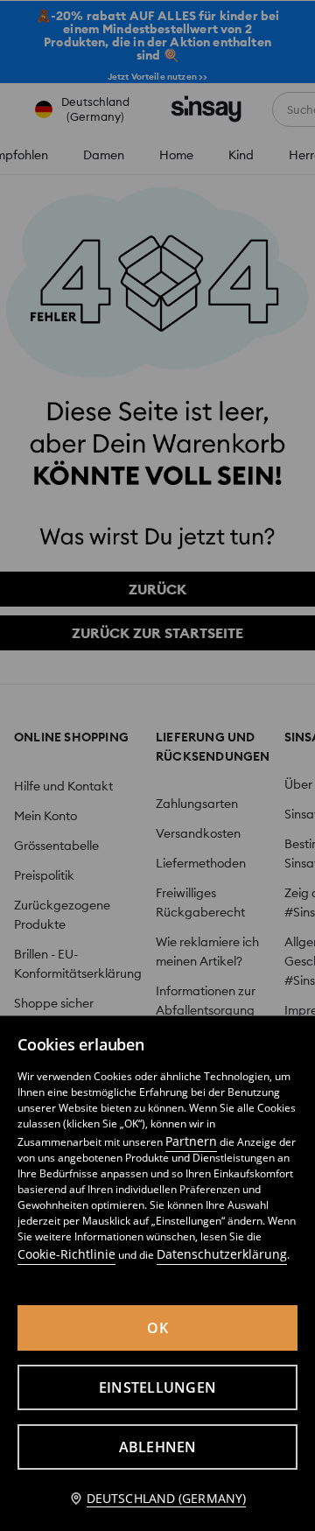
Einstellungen (157, 1387)
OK (157, 1328)
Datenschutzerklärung (222, 1254)
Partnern (191, 1141)
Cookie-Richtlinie (67, 1254)
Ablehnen (158, 1447)
